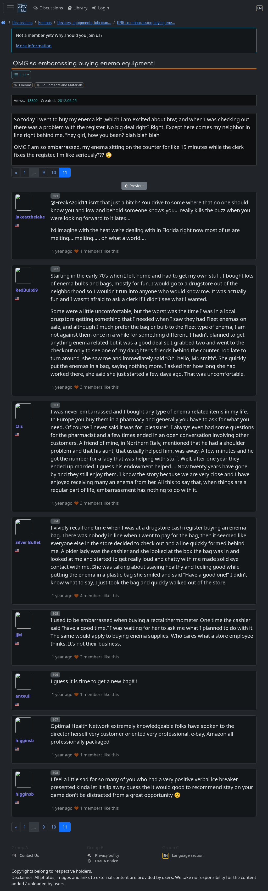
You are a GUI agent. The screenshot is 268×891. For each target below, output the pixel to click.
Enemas (45, 22)
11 (65, 172)
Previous (136, 185)
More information (34, 46)
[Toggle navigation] (10, 8)
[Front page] (3, 22)
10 (53, 172)
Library (79, 8)
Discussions (50, 8)
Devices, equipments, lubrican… (84, 22)
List (22, 75)
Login (103, 8)
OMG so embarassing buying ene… (146, 22)
